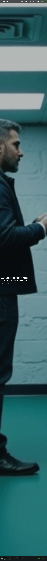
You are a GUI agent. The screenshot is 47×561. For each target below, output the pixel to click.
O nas (30, 1)
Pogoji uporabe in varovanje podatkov (6, 559)
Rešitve (26, 1)
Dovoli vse (43, 558)
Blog (33, 1)
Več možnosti (38, 558)
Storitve (22, 1)
